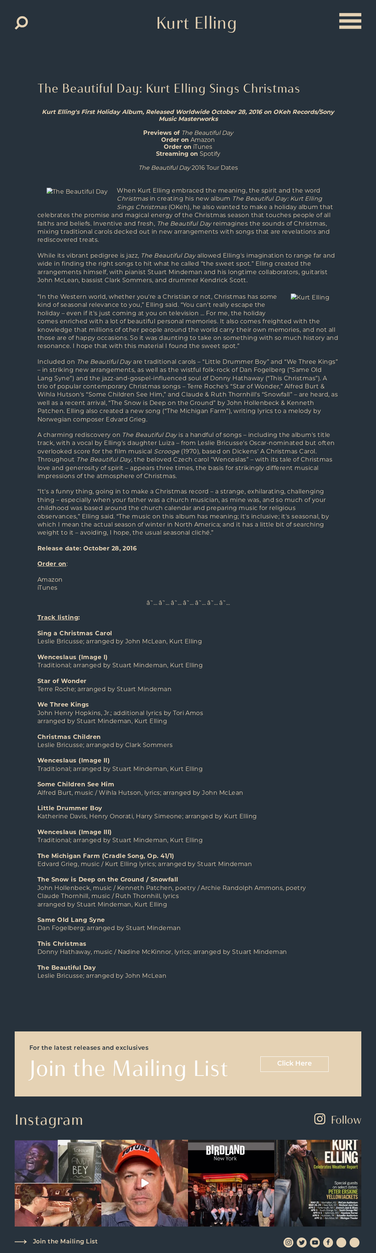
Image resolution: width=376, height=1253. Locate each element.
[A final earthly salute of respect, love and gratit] (58, 1183)
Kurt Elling (196, 22)
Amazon (203, 139)
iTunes (202, 146)
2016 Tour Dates (188, 167)
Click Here (294, 1064)
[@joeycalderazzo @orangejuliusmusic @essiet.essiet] (144, 1183)
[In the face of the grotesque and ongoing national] (231, 1183)
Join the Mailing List (65, 1242)
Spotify (210, 153)
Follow (346, 1120)
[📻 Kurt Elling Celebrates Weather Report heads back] (318, 1183)
